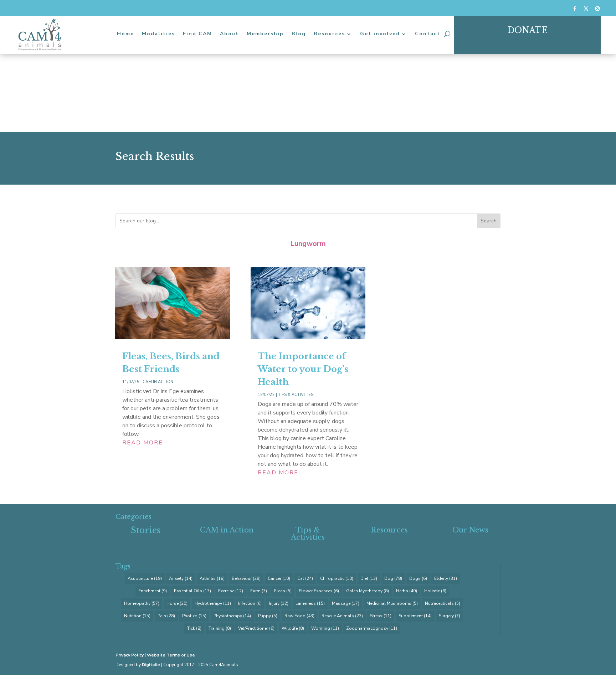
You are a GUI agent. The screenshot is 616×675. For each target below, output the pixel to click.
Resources (329, 33)
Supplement (415, 616)
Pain (166, 616)
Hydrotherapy (213, 603)
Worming (325, 628)
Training (220, 628)
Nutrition (137, 616)
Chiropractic (336, 578)
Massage (345, 603)
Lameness (310, 603)
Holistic (435, 591)
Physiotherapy (232, 616)
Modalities (158, 33)
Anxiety (180, 578)
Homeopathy (141, 603)
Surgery (449, 616)
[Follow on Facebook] (574, 8)
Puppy (267, 616)
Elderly (445, 578)
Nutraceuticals (442, 603)
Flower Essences (319, 591)
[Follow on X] (586, 8)
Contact (427, 33)
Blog (299, 33)
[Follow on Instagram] (597, 8)
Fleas (283, 591)
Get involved (380, 33)
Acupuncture (145, 578)
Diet (368, 578)
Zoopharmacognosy (371, 628)
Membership (265, 33)
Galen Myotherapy (367, 591)
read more (142, 443)
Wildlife (293, 628)
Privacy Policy (129, 655)
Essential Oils (192, 591)
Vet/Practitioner (256, 628)
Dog (393, 578)
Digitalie (151, 665)
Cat (305, 578)
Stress (380, 616)
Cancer (279, 578)
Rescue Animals (342, 616)
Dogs (418, 578)
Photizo (194, 616)
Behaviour (246, 578)
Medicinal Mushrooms (392, 603)
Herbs (406, 591)
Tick (194, 628)
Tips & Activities (295, 394)
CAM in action (158, 382)
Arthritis (212, 578)
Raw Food (299, 616)
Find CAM (197, 33)
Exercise (230, 591)
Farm (258, 591)
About (229, 33)
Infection (250, 603)
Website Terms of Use (171, 655)
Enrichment (152, 591)
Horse (177, 603)
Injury (278, 603)
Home (125, 33)
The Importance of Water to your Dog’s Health (303, 369)
